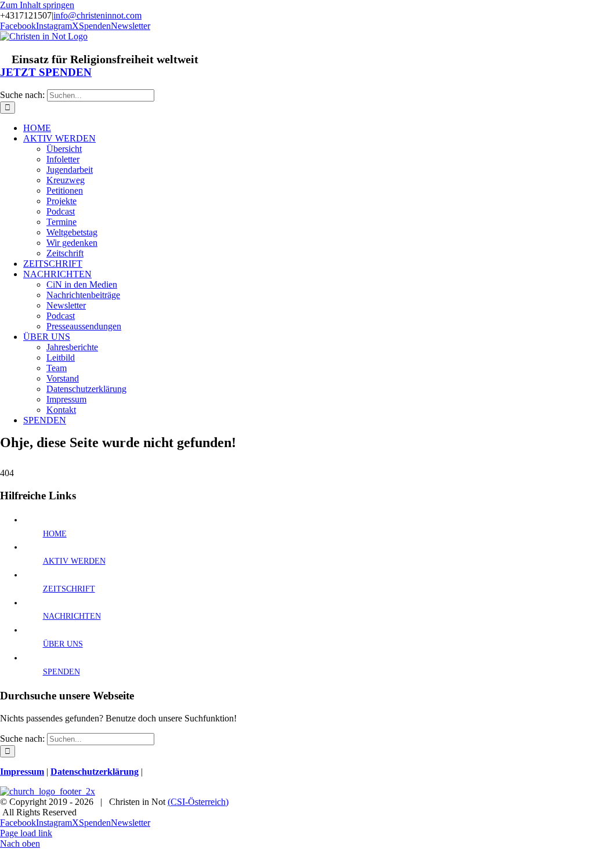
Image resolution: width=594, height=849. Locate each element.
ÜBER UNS (63, 644)
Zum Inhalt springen (37, 5)
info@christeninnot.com (97, 15)
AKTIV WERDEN (74, 561)
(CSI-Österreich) (198, 802)
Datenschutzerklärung (94, 772)
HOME (55, 533)
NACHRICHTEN (72, 616)
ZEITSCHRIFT (69, 589)
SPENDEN (61, 671)
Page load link (26, 833)
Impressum (22, 772)
